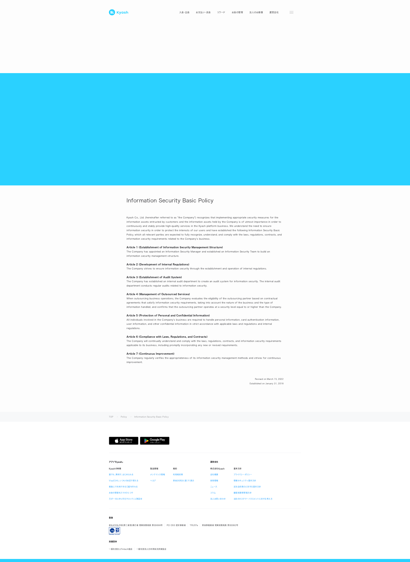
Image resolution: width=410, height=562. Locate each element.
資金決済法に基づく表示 (183, 481)
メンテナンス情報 (157, 474)
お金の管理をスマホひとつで (121, 493)
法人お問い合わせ (218, 499)
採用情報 (214, 481)
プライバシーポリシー (243, 474)
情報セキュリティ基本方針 (245, 481)
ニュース (213, 487)
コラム (213, 493)
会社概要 (214, 474)
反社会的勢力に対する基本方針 (247, 487)
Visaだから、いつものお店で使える (123, 481)
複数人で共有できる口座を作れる (123, 487)
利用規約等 (178, 474)
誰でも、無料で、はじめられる (121, 474)
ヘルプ (153, 481)
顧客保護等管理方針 (243, 493)
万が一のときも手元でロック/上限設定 (125, 499)
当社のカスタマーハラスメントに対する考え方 (253, 499)
